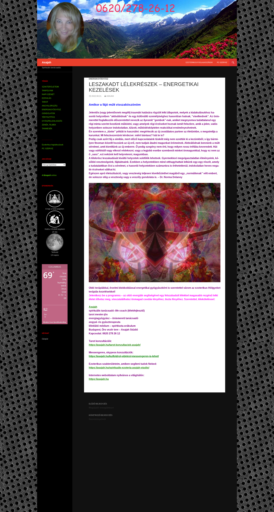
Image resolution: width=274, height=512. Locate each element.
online (49, 175)
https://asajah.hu (99, 379)
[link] (93, 306)
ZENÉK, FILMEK (49, 125)
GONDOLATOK (48, 113)
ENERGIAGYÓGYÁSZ (98, 79)
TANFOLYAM (47, 90)
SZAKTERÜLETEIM (50, 87)
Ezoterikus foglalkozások (199, 62)
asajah (110, 96)
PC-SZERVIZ (222, 62)
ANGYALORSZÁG (49, 106)
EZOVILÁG (46, 98)
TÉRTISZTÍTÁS (48, 117)
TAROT (45, 102)
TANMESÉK (47, 128)
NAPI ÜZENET (48, 94)
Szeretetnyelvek (100, 417)
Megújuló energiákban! (101, 406)
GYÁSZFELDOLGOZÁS (52, 121)
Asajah (46, 62)
